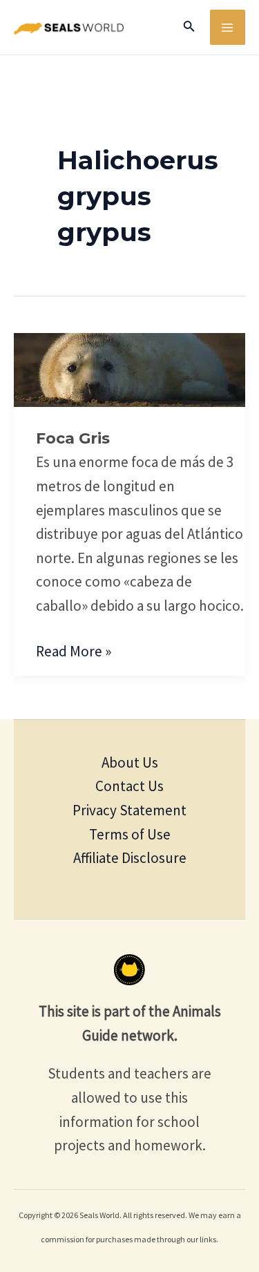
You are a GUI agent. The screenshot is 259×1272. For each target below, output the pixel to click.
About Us (130, 762)
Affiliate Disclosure (129, 857)
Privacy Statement (129, 810)
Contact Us (129, 786)
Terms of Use (130, 834)
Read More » (73, 650)
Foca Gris (73, 438)
